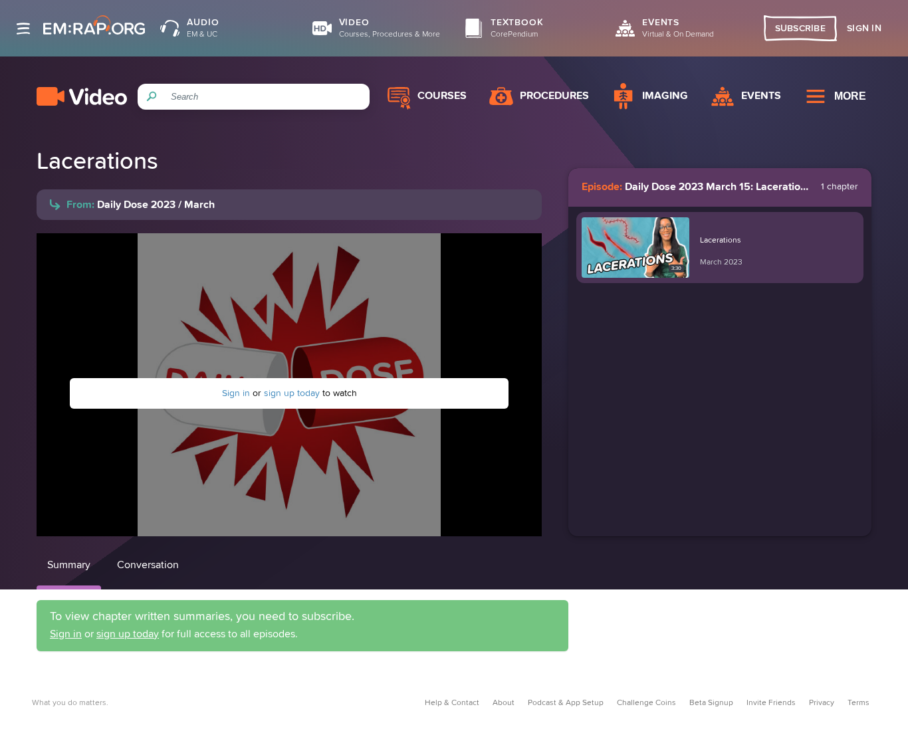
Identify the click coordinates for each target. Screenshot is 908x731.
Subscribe (800, 28)
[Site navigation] (23, 29)
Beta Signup (711, 703)
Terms (858, 703)
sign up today (292, 393)
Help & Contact (452, 703)
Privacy (821, 703)
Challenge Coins (646, 703)
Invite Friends (771, 703)
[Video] (82, 96)
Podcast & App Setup (566, 703)
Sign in (236, 393)
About (503, 703)
